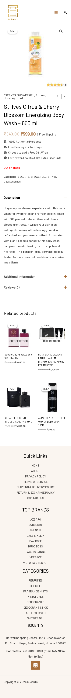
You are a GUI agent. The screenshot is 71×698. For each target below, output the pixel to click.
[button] (65, 13)
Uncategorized (13, 98)
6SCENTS (10, 95)
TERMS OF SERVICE (35, 481)
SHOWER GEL (25, 95)
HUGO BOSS (35, 546)
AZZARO (35, 519)
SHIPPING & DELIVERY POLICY (36, 487)
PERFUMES (36, 580)
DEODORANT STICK (35, 607)
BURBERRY (35, 524)
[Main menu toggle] (56, 12)
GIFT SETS (35, 586)
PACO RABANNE (36, 551)
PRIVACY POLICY (35, 476)
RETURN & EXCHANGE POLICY (35, 492)
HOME (35, 465)
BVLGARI (35, 530)
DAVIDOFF (35, 541)
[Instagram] (35, 665)
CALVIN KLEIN (35, 535)
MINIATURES (35, 596)
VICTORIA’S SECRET (35, 562)
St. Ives (40, 95)
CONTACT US (35, 498)
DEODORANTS (35, 602)
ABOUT (35, 471)
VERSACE (36, 557)
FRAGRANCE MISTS (35, 591)
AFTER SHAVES (35, 613)
